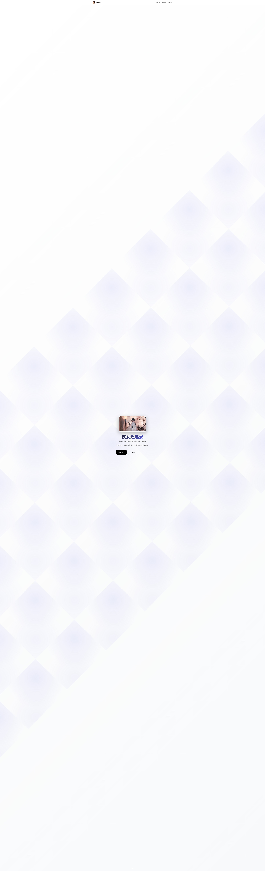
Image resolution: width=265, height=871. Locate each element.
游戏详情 (158, 2)
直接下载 (170, 2)
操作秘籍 (164, 2)
